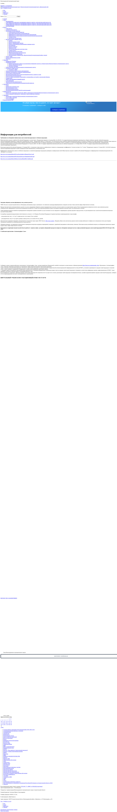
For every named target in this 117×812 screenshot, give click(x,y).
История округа (9, 21)
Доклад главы (9, 56)
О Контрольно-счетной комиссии (16, 32)
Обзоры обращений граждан (15, 64)
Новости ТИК (6, 758)
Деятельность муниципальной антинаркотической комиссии (20, 83)
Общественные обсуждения (9, 760)
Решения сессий (12, 47)
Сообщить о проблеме (58, 109)
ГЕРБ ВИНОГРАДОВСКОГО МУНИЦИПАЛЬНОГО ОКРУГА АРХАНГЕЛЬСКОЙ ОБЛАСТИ (28, 22)
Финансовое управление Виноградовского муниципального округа (21, 96)
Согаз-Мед (5, 775)
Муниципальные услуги (11, 87)
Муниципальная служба (14, 41)
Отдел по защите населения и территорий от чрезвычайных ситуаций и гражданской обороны (28, 77)
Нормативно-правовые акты (12, 86)
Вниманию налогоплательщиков (10, 740)
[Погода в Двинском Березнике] (12, 699)
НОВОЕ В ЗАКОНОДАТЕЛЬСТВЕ (11, 756)
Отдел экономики (10, 98)
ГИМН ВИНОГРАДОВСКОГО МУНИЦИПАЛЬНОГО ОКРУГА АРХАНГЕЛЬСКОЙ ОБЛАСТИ (28, 24)
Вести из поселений (8, 738)
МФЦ (4, 755)
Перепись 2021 (6, 763)
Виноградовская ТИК (8, 100)
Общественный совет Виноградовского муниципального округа (21, 67)
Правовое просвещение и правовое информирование (18, 72)
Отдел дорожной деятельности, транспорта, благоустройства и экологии (23, 94)
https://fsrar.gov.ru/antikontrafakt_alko (91, 265)
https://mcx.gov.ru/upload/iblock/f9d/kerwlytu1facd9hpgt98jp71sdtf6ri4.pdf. (17, 158)
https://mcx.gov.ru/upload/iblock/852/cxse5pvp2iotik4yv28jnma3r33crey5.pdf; (17, 154)
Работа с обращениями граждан (16, 43)
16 (11, 721)
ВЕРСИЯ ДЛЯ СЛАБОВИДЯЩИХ (9, 598)
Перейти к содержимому (6, 5)
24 (1, 724)
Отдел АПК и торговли (11, 97)
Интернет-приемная (13, 66)
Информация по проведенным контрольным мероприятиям (22, 34)
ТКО (4, 779)
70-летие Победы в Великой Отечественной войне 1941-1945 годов (19, 729)
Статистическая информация (15, 54)
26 (4, 724)
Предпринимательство (8, 768)
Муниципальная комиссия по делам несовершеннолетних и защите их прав (23, 74)
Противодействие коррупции (15, 51)
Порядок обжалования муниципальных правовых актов (22, 44)
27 (6, 724)
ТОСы (4, 780)
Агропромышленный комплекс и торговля (13, 730)
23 (11, 723)
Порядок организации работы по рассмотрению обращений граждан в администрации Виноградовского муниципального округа (39, 63)
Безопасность (6, 734)
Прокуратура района (8, 769)
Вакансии (8, 58)
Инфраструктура (7, 91)
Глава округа (9, 28)
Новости (5, 757)
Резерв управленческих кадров (13, 57)
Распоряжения (12, 45)
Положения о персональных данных (9, 809)
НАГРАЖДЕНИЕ (10, 26)
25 (3, 724)
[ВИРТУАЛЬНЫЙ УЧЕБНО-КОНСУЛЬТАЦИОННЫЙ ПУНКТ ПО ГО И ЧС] (24, 312)
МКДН (4, 752)
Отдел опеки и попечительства (13, 73)
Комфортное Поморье (11, 61)
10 (1, 721)
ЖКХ (4, 745)
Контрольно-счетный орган (15, 38)
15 (9, 721)
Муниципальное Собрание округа (14, 39)
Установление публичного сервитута (11, 781)
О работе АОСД (12, 50)
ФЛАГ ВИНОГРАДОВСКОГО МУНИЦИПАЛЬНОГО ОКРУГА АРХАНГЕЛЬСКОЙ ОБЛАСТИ (28, 23)
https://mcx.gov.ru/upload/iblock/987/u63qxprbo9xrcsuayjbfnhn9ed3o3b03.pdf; (18, 156)
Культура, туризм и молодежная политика (13, 751)
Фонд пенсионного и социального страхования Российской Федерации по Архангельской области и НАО (28, 783)
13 (6, 721)
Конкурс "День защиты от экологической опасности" (15, 750)
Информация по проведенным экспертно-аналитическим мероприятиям (25, 35)
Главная (5, 18)
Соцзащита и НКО (13, 69)
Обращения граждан (10, 62)
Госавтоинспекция (7, 744)
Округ (4, 20)
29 (9, 724)
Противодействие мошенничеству (14, 81)
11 (2, 721)
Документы (6, 84)
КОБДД (5, 749)
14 (7, 721)
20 (6, 723)
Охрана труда (9, 78)
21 (7, 723)
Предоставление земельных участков (11, 767)
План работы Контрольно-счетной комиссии (19, 33)
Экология (5, 784)
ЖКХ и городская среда (8, 746)
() (39, 786)
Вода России (6, 741)
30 (11, 724)
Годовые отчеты (12, 37)
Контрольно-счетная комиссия (13, 31)
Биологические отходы (8, 735)
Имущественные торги (8, 747)
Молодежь (5, 753)
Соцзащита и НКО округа (12, 68)
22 (9, 723)
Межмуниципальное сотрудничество (17, 52)
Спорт (4, 778)
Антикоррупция (7, 732)
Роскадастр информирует (9, 774)
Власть (4, 27)
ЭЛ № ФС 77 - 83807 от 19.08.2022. (29, 786)
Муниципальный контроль (12, 89)
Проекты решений (13, 46)
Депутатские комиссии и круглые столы (18, 49)
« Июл (2, 727)
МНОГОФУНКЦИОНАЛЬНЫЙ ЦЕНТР (15, 79)
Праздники (5, 766)
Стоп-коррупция (10, 80)
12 (4, 721)
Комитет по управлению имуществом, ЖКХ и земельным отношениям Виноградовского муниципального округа (32, 92)
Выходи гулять (6, 743)
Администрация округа (11, 29)
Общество (5, 60)
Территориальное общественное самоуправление (17, 70)
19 (4, 723)
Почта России (6, 764)
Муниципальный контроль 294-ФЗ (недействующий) (18, 90)
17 (1, 723)
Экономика (5, 95)
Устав (7, 85)
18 (3, 723)
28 (7, 724)
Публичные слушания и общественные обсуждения (15, 773)
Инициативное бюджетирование (13, 75)
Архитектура (6, 733)
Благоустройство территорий (10, 736)
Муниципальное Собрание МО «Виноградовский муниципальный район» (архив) (28, 55)
